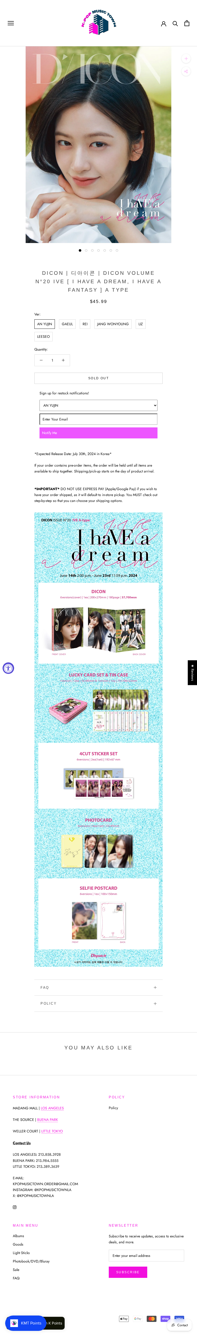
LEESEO (43, 336)
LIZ (141, 324)
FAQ (45, 988)
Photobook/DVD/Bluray (31, 1261)
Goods (18, 1244)
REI (85, 324)
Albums (18, 1235)
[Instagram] (14, 1207)
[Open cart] (186, 23)
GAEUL (67, 324)
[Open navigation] (11, 23)
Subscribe (128, 1272)
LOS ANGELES (52, 1108)
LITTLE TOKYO (52, 1131)
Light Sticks (21, 1252)
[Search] (175, 23)
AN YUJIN (44, 324)
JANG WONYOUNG (113, 324)
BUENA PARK (47, 1119)
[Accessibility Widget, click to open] (8, 668)
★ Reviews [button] (192, 672)
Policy (49, 1003)
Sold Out (98, 378)
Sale (16, 1269)
